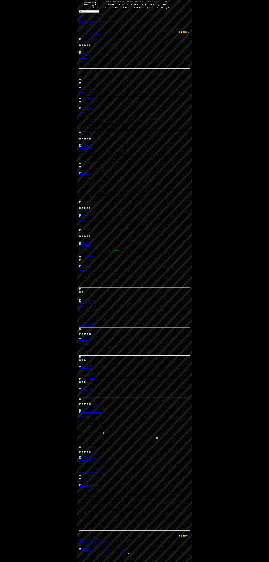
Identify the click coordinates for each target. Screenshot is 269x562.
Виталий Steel (92, 39)
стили (105, 7)
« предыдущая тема (85, 27)
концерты (122, 4)
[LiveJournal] (188, 32)
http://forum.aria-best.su (86, 326)
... (92, 34)
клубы (135, 4)
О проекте (107, 1)
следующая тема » (97, 27)
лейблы (109, 4)
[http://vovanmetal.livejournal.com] (90, 412)
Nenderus (91, 289)
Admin (90, 329)
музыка (116, 7)
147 (94, 34)
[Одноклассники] (184, 32)
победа (90, 447)
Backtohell (91, 379)
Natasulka (91, 98)
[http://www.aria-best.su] (87, 301)
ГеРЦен (90, 357)
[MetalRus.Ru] (84, 53)
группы (161, 4)
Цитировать (83, 58)
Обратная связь (152, 1)
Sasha (90, 79)
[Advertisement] (131, 74)
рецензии (153, 7)
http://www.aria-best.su (86, 324)
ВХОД (179, 1)
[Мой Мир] (186, 32)
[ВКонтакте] (179, 32)
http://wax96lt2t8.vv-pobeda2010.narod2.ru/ (92, 472)
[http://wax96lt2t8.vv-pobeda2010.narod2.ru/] (93, 458)
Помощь (142, 1)
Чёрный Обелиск (85, 55)
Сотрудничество (119, 1)
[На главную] (91, 3)
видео (126, 7)
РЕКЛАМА (163, 1)
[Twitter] (182, 32)
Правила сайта (132, 1)
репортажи (147, 4)
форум (165, 7)
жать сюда (82, 375)
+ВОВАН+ (91, 399)
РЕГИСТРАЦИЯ (179, 4)
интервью (139, 7)
